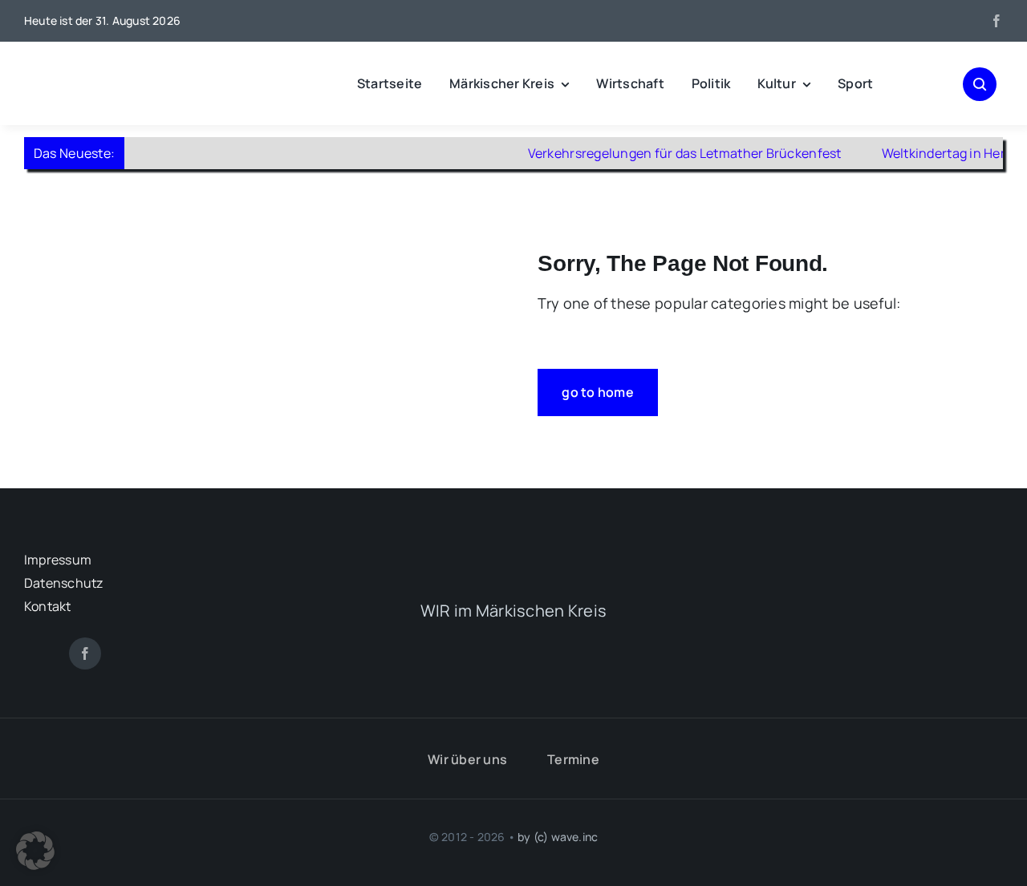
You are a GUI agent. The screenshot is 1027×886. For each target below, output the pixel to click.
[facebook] (996, 20)
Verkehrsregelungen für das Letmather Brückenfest (665, 153)
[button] (35, 850)
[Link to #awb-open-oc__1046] (980, 84)
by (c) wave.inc (558, 836)
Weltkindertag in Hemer (934, 153)
